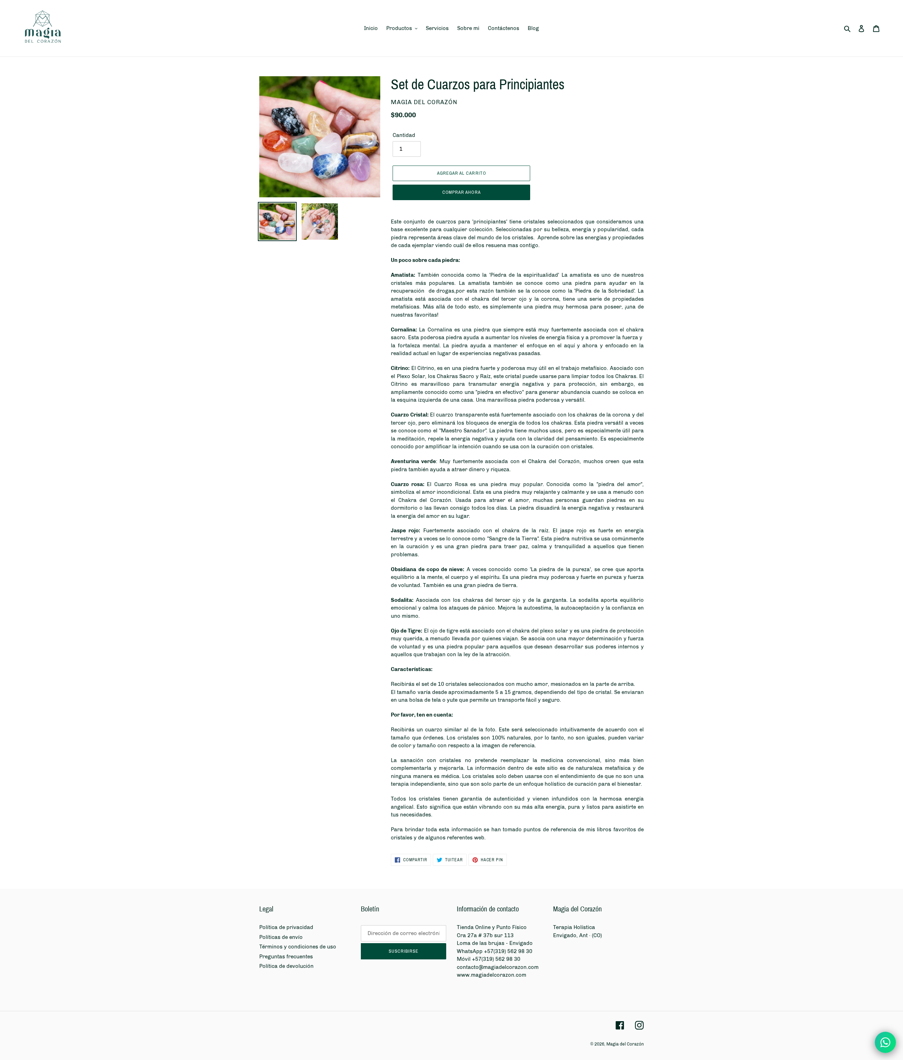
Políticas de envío (281, 937)
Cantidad (404, 135)
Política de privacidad (286, 927)
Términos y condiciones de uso (297, 947)
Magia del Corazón (625, 1044)
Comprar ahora (461, 192)
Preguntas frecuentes (286, 956)
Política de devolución (286, 966)
